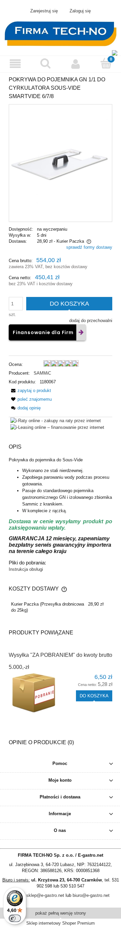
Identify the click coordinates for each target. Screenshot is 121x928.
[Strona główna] (60, 33)
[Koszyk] (106, 63)
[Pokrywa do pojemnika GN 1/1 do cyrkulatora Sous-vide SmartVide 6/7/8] (60, 162)
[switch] (15, 918)
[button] (15, 64)
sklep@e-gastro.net (45, 895)
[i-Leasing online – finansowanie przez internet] (57, 427)
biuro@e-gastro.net (91, 895)
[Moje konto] (76, 64)
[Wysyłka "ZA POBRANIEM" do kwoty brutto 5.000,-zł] (35, 693)
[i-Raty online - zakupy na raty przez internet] (55, 420)
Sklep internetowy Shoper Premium (60, 923)
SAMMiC (42, 373)
